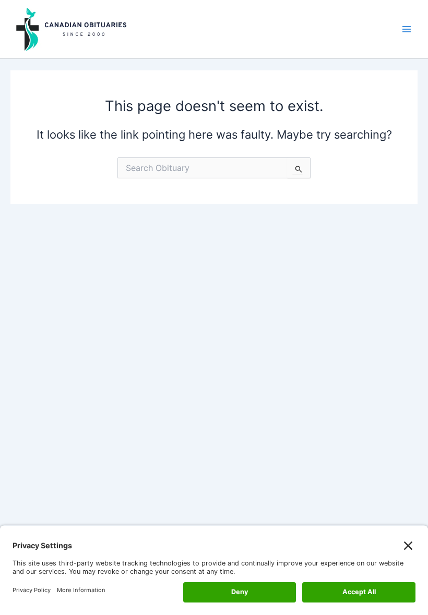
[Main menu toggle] (407, 29)
